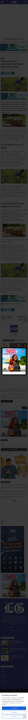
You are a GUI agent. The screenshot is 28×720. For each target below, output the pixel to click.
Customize (14, 712)
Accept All (14, 708)
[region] (14, 706)
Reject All (14, 716)
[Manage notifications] (24, 716)
